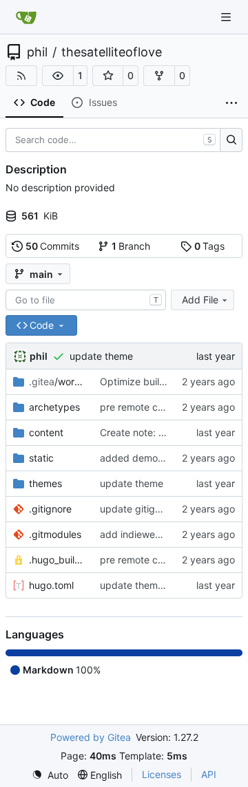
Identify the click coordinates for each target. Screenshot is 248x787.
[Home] (26, 17)
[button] (58, 75)
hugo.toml (51, 585)
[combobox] (86, 300)
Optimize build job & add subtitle (173, 381)
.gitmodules (55, 534)
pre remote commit (142, 407)
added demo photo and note (164, 458)
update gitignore (137, 509)
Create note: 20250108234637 (170, 432)
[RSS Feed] (21, 75)
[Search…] (231, 140)
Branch (131, 246)
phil (37, 52)
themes (45, 483)
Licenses (161, 774)
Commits (52, 246)
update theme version (149, 585)
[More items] (231, 103)
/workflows (57, 381)
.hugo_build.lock (57, 559)
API (208, 774)
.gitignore (50, 509)
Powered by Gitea (90, 737)
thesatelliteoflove (111, 52)
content (46, 432)
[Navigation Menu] (227, 17)
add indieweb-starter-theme (163, 534)
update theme (101, 356)
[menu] (50, 775)
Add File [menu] (200, 299)
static (41, 458)
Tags (209, 246)
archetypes (54, 407)
